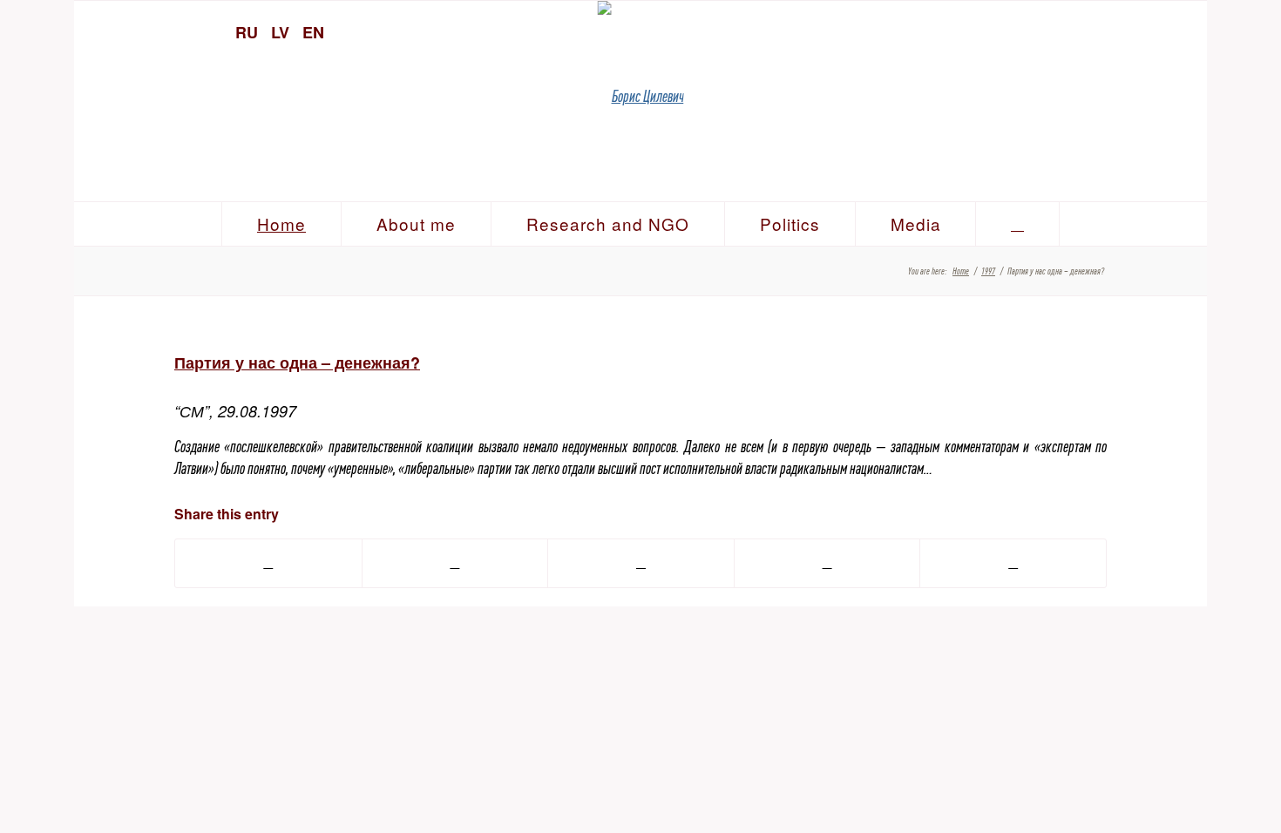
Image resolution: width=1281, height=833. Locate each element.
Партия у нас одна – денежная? (297, 362)
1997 (988, 271)
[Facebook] (1155, 30)
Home (960, 271)
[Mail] (1185, 30)
